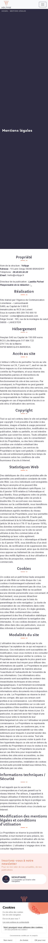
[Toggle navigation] (42, 4)
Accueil (5, 11)
